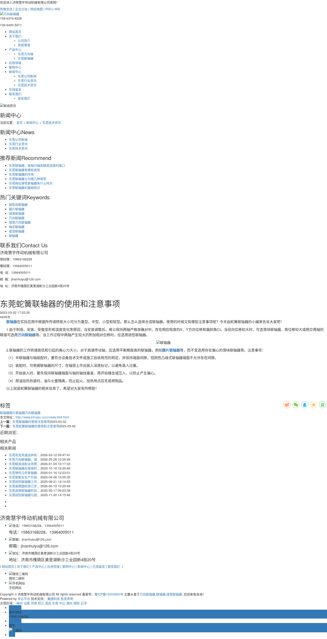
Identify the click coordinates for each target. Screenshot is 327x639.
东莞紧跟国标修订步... (24, 486)
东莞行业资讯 (27, 80)
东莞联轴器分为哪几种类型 (27, 178)
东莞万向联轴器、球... (24, 459)
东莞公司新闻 (27, 76)
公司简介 (24, 40)
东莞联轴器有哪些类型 (24, 170)
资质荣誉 (24, 45)
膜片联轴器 (16, 209)
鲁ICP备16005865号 (109, 594)
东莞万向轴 (25, 54)
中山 (62, 603)
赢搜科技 (53, 598)
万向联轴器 (16, 218)
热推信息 (6, 9)
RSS (48, 9)
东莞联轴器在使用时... (24, 468)
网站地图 (36, 9)
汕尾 (27, 603)
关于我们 (15, 36)
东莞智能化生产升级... (24, 477)
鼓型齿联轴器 (18, 204)
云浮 (84, 603)
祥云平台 (24, 598)
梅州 (19, 603)
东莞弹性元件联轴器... (24, 472)
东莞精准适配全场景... (24, 463)
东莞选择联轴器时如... (24, 490)
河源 (34, 603)
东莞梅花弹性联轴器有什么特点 (30, 183)
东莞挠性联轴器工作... (24, 481)
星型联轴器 (16, 231)
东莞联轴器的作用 (21, 174)
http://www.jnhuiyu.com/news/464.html (42, 417)
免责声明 (67, 598)
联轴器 (13, 235)
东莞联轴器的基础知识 (24, 187)
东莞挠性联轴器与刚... (24, 495)
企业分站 (21, 9)
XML (57, 9)
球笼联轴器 (16, 213)
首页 (19, 122)
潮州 (69, 603)
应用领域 (15, 62)
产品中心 (15, 49)
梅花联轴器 (16, 226)
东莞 (55, 603)
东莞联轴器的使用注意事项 (31, 421)
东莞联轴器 (25, 58)
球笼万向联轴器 (20, 222)
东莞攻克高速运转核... (24, 455)
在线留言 (15, 89)
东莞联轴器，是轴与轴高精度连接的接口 (37, 165)
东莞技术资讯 (27, 85)
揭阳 (76, 603)
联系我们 (15, 94)
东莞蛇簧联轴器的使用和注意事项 (35, 426)
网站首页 (15, 31)
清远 (48, 603)
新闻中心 (15, 71)
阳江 (41, 603)
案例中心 (15, 67)
